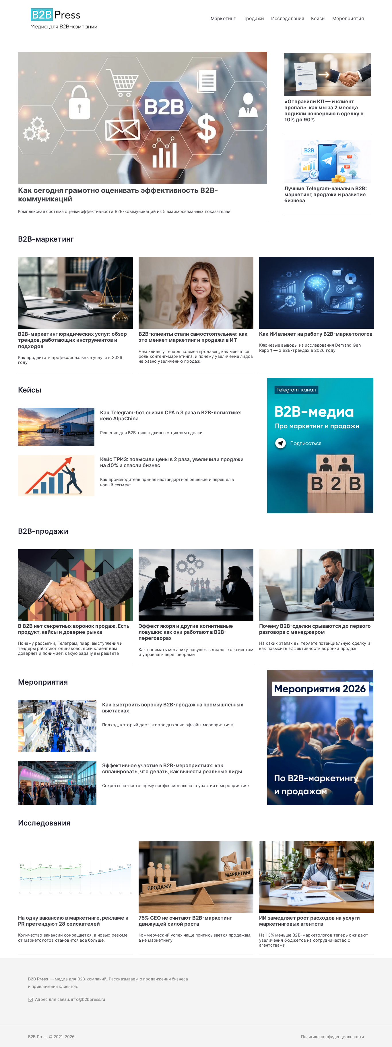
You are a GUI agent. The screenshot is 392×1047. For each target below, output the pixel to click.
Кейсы (318, 18)
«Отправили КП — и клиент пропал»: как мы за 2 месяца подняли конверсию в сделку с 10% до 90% (323, 110)
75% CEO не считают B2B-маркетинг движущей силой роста (185, 921)
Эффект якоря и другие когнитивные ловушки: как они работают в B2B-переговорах (186, 632)
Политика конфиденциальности (332, 1036)
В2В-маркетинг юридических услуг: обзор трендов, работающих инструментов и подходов (72, 340)
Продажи (253, 18)
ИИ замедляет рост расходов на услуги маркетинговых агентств (309, 921)
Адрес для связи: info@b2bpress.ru (69, 999)
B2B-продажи (43, 531)
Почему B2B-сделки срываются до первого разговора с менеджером (315, 629)
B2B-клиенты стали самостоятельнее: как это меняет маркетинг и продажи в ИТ (193, 337)
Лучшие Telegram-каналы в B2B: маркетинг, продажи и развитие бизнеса (325, 194)
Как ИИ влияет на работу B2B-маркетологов (315, 334)
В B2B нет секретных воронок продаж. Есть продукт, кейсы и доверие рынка (73, 629)
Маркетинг (223, 18)
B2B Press (38, 1036)
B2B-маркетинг (46, 239)
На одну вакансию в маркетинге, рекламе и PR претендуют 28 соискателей (73, 921)
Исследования (287, 18)
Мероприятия (348, 18)
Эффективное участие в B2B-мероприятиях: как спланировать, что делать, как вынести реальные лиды (172, 768)
